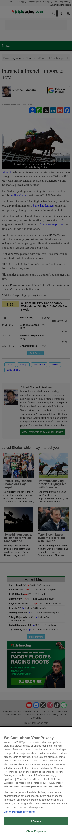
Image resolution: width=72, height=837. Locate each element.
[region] (36, 781)
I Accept (36, 821)
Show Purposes (36, 831)
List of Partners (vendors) (19, 811)
